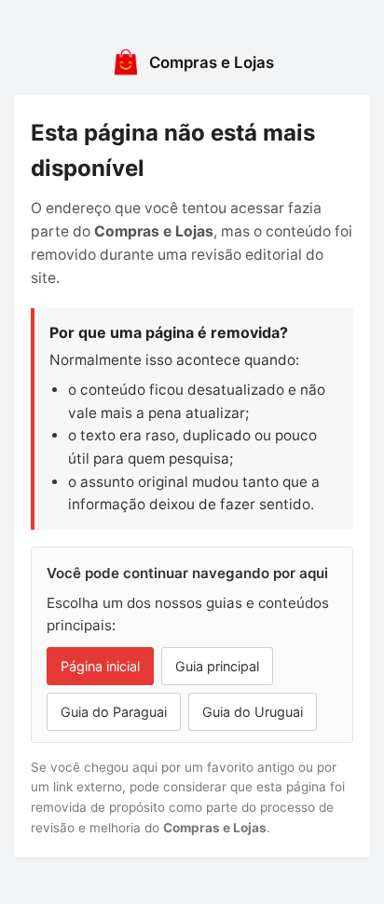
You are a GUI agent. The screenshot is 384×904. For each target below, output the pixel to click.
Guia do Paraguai (114, 712)
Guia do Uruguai (252, 712)
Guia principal (217, 666)
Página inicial (100, 666)
